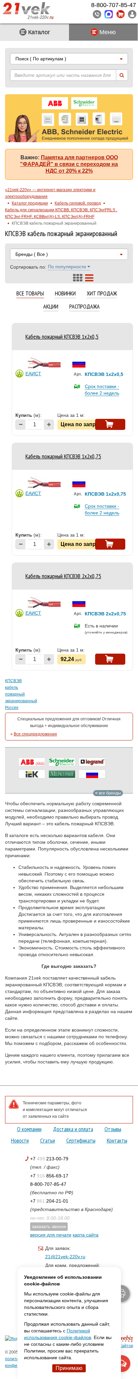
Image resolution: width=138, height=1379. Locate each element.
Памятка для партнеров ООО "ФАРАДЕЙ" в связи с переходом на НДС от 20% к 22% (69, 164)
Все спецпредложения (35, 734)
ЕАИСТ (33, 373)
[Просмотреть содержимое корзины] (120, 14)
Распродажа (84, 306)
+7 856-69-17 (49, 1175)
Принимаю (69, 1368)
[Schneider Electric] (62, 762)
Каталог (38, 32)
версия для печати (50, 1234)
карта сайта (85, 1234)
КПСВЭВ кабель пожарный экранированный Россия (20, 694)
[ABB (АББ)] (31, 762)
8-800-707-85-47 (48, 1184)
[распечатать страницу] (121, 1293)
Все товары (30, 293)
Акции (50, 306)
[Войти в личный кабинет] (132, 14)
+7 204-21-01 (49, 1201)
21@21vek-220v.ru (65, 1256)
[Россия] (92, 774)
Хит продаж (102, 293)
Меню (107, 32)
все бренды (109, 793)
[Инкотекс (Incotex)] (62, 774)
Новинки (65, 293)
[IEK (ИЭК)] (31, 774)
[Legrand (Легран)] (92, 762)
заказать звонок (49, 1226)
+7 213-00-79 (49, 1158)
